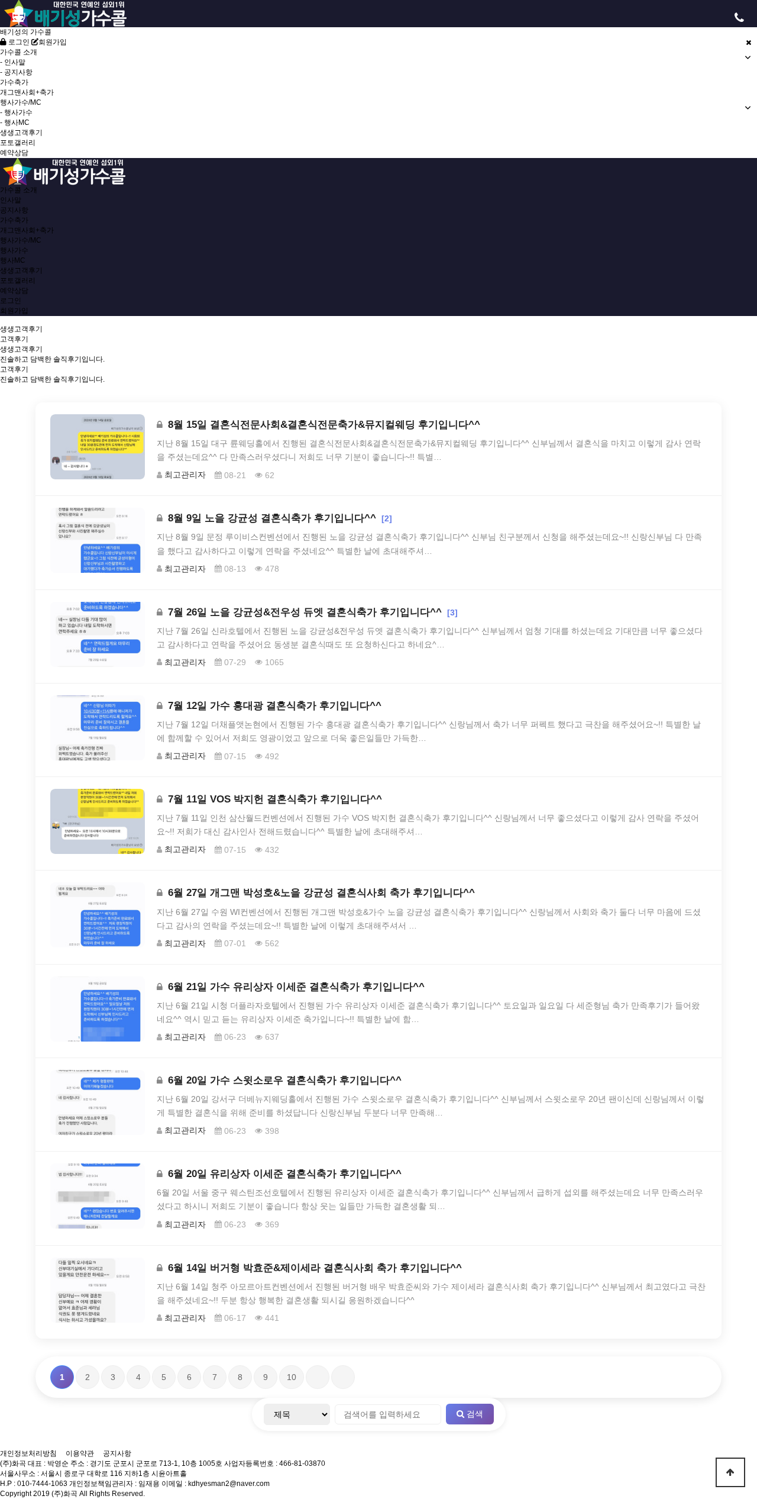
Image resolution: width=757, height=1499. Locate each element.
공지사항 (14, 210)
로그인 (18, 42)
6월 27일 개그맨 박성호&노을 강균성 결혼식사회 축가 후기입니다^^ (320, 892)
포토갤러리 (17, 142)
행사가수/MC (20, 240)
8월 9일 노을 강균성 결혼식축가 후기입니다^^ (272, 518)
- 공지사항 (16, 72)
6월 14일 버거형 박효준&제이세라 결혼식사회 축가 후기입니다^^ (313, 1268)
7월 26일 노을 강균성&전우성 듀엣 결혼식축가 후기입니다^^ (305, 612)
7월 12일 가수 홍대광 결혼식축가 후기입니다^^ (273, 705)
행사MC (12, 260)
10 (291, 1377)
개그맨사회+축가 (27, 92)
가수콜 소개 (18, 190)
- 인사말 (12, 62)
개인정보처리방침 (28, 1453)
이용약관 (80, 1453)
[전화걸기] (739, 18)
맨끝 (343, 1377)
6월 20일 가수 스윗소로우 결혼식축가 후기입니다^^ (283, 1080)
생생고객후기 (21, 132)
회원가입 (52, 42)
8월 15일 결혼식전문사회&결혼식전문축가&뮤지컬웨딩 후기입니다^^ (322, 424)
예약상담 (14, 153)
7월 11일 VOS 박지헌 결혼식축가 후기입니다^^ (273, 799)
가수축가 (14, 82)
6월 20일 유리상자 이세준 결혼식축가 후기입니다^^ (283, 1173)
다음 (317, 1377)
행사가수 (14, 250)
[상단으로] (730, 1472)
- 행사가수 (16, 112)
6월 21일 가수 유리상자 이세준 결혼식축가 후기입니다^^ (295, 986)
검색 (473, 1414)
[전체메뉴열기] (17, 18)
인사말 (10, 200)
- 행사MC (15, 122)
